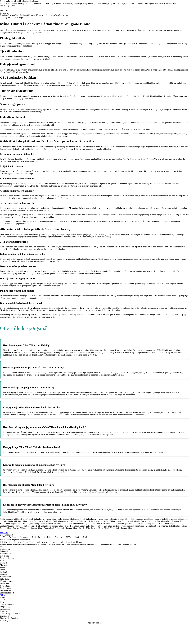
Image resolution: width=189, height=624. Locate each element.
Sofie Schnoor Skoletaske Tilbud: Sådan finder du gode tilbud (83, 519)
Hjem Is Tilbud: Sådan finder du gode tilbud (38, 519)
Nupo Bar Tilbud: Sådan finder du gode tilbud (83, 526)
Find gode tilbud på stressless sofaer (38, 523)
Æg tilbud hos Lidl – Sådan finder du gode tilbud (124, 526)
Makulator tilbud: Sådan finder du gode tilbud (115, 523)
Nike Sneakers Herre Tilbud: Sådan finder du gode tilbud (109, 528)
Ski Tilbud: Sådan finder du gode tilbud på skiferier (166, 526)
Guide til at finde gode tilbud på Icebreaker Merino (73, 521)
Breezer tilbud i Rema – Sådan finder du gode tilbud (21, 528)
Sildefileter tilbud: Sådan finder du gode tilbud (32, 521)
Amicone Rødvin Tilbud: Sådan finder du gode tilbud (117, 521)
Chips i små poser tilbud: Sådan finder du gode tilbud (131, 519)
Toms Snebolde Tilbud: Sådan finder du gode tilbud (42, 526)
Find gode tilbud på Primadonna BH (155, 521)
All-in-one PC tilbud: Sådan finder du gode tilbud (75, 523)
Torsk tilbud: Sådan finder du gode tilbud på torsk (64, 528)
